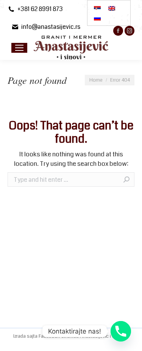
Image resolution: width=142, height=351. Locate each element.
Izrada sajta (26, 336)
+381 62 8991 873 (40, 9)
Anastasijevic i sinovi (102, 336)
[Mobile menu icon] (19, 48)
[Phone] (121, 331)
